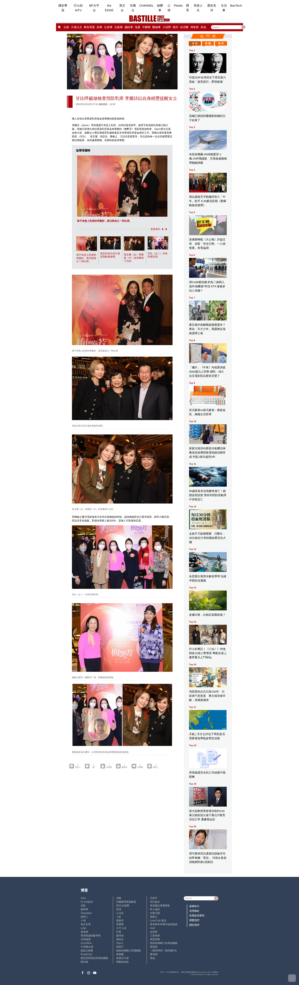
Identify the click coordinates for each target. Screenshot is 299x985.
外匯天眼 (155, 913)
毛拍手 (153, 898)
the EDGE (109, 8)
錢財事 (129, 27)
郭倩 (118, 909)
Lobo (83, 928)
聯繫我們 (194, 920)
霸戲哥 (120, 920)
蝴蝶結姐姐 (122, 961)
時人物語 (155, 909)
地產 (137, 27)
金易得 (153, 931)
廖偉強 (120, 935)
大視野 (167, 27)
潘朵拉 (120, 939)
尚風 (118, 931)
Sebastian (86, 913)
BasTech (236, 5)
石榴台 (133, 8)
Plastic (178, 5)
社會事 (108, 27)
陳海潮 (153, 954)
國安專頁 (62, 8)
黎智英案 (89, 27)
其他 (203, 27)
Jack (152, 928)
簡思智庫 (155, 939)
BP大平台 (94, 8)
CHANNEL (146, 5)
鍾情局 (84, 909)
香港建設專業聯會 (160, 905)
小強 (83, 920)
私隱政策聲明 (196, 915)
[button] (162, 229)
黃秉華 (120, 924)
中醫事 (146, 27)
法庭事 (118, 27)
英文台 (122, 8)
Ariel (83, 898)
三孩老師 (155, 935)
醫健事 (156, 27)
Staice (119, 943)
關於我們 (194, 925)
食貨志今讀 (122, 958)
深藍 (83, 905)
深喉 (118, 898)
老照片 (120, 946)
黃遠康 (84, 931)
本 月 (221, 43)
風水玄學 (86, 924)
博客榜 (194, 27)
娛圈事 (160, 8)
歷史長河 (211, 8)
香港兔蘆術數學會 (91, 935)
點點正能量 (87, 950)
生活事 (224, 8)
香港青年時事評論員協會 (163, 924)
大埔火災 (76, 27)
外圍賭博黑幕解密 (126, 901)
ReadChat (86, 954)
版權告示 (194, 906)
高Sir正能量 (122, 905)
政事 (99, 27)
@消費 (184, 27)
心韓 (169, 8)
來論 (152, 958)
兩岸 (175, 27)
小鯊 (118, 916)
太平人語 (121, 928)
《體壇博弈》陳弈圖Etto (163, 950)
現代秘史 (155, 901)
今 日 (195, 43)
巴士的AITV (78, 8)
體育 (187, 8)
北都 (66, 27)
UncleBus (86, 943)
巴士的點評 (87, 901)
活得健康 (86, 939)
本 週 (208, 43)
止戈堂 (120, 913)
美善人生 (198, 8)
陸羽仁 (84, 916)
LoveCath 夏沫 (158, 920)
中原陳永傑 (87, 946)
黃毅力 (153, 916)
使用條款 (194, 911)
